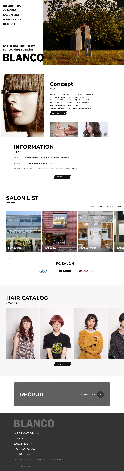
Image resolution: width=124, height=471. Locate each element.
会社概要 (54, 459)
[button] (13, 257)
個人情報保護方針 (61, 459)
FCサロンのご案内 (18, 459)
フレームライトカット (28, 459)
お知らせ (48, 459)
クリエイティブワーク (40, 459)
